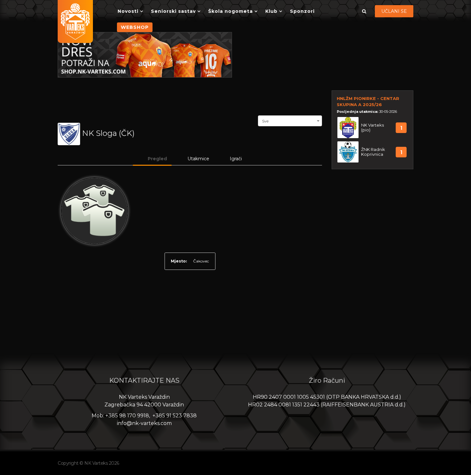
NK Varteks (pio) (372, 127)
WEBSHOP (135, 27)
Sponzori (302, 11)
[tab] (152, 158)
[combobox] (290, 120)
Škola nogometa (230, 11)
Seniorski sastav (173, 11)
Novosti (128, 11)
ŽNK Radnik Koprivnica (373, 152)
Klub (271, 11)
